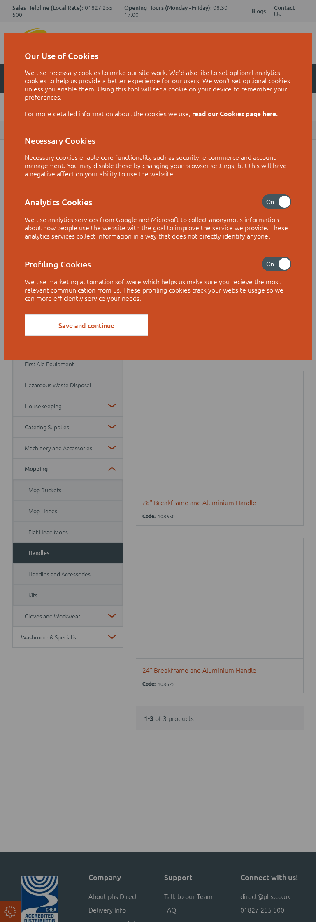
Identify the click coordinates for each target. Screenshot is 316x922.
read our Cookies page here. (235, 113)
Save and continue (86, 325)
